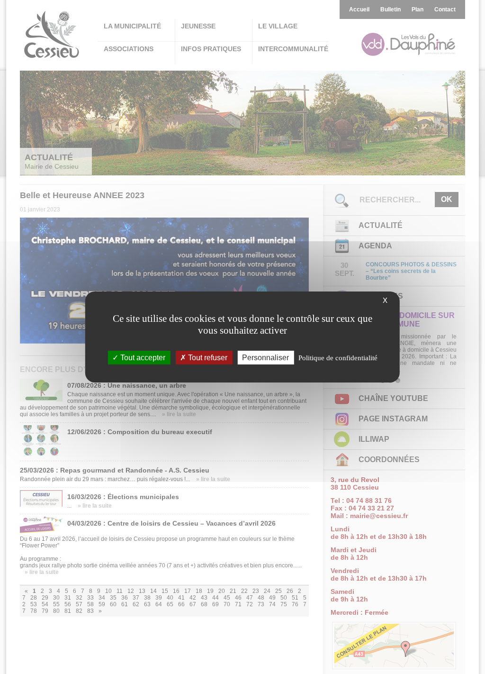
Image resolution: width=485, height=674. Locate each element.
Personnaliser (265, 358)
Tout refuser (206, 358)
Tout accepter (141, 358)
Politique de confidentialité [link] (337, 358)
